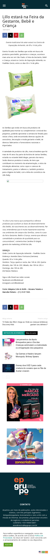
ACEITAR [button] (8, 544)
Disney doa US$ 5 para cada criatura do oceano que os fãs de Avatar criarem (31, 368)
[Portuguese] (43, 552)
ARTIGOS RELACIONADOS (14, 333)
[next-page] (7, 377)
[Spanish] (46, 552)
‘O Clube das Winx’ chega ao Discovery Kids (13, 323)
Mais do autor (31, 333)
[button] (4, 5)
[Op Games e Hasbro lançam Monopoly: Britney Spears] (8, 356)
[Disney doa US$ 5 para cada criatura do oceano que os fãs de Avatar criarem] (8, 368)
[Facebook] (4, 35)
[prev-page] (3, 377)
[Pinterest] (16, 35)
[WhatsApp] (21, 35)
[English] (40, 552)
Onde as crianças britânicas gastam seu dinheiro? (36, 323)
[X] (10, 35)
